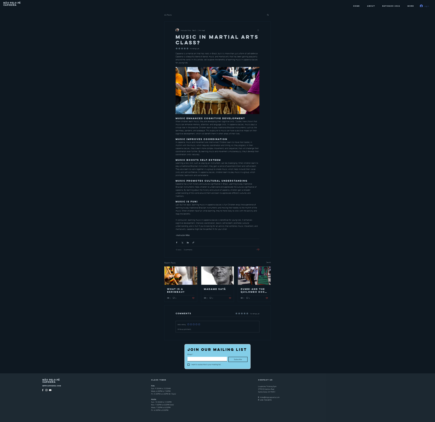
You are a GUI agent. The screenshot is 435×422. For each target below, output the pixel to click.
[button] (268, 15)
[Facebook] (42, 390)
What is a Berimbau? (176, 290)
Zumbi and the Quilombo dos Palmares (253, 290)
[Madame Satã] (217, 275)
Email (190, 354)
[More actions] (258, 30)
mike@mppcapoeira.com (270, 397)
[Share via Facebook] (177, 242)
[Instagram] (46, 390)
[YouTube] (50, 390)
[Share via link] (193, 242)
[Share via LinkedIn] (188, 242)
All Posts (168, 14)
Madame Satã (215, 289)
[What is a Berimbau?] (180, 275)
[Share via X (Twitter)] (182, 242)
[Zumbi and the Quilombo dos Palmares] (254, 275)
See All (268, 262)
